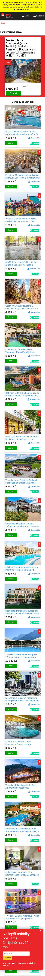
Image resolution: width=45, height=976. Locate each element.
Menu (27, 16)
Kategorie (40, 16)
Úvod (3, 23)
